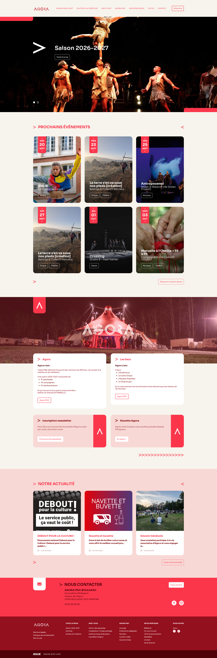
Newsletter (148, 637)
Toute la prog (72, 623)
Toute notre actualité (173, 562)
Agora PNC (120, 8)
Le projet (122, 628)
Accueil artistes (125, 640)
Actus (151, 8)
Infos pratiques (136, 8)
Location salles (124, 637)
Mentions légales (39, 632)
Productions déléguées (128, 631)
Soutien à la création (87, 8)
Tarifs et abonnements (152, 634)
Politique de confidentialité (43, 635)
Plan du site (37, 638)
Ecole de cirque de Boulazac (99, 634)
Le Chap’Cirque (63, 65)
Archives (69, 631)
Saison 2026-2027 (64, 8)
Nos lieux (122, 634)
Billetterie (178, 8)
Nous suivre (178, 623)
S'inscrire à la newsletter (50, 439)
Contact (162, 8)
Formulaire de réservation (87, 65)
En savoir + (121, 439)
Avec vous (106, 8)
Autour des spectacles (97, 628)
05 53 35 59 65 (72, 604)
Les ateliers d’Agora (96, 637)
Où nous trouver (150, 631)
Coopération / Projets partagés (100, 631)
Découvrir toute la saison (171, 282)
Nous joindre (176, 585)
